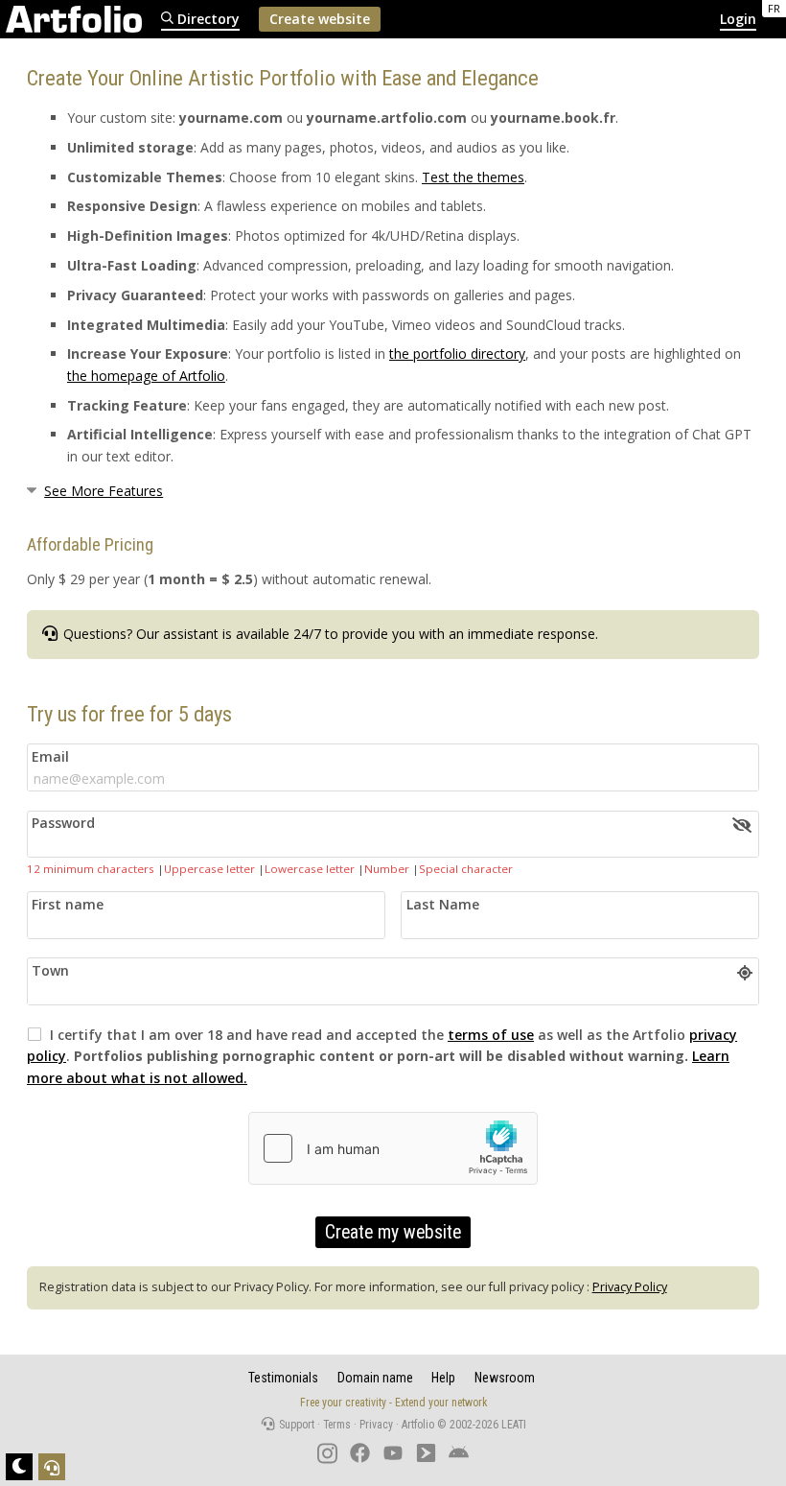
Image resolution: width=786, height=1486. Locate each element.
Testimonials (283, 1377)
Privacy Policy (629, 1287)
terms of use (491, 1035)
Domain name (375, 1377)
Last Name (442, 904)
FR (774, 8)
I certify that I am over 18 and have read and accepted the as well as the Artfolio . (382, 1056)
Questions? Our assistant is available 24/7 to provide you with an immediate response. (328, 634)
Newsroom (504, 1377)
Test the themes (473, 177)
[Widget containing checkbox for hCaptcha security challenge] (393, 1148)
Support (295, 1424)
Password (63, 823)
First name (68, 904)
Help (443, 1377)
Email (50, 756)
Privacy (376, 1424)
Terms (337, 1424)
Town (50, 970)
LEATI (513, 1424)
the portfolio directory (457, 353)
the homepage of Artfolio (146, 375)
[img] (741, 825)
